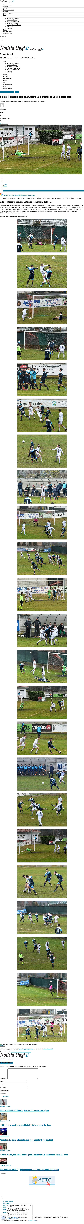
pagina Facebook (48, 1049)
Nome (2, 1081)
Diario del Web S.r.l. (32, 1220)
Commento (3, 1078)
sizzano (29, 1052)
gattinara (24, 1052)
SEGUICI (2, 1046)
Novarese (9, 28)
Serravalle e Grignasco (13, 23)
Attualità (5, 6)
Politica (5, 11)
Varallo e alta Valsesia (13, 21)
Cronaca (5, 8)
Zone (4, 16)
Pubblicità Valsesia (8, 1201)
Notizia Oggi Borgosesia (26, 1049)
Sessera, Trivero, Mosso (14, 25)
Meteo (5, 30)
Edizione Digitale (7, 88)
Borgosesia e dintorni (13, 18)
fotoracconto (18, 1052)
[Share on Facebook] (43, 177)
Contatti (5, 1205)
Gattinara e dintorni (12, 20)
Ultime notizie (7, 5)
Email (2, 1084)
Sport (4, 15)
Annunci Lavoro (7, 33)
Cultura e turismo (8, 13)
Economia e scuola (8, 10)
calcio (13, 1052)
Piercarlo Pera (4, 124)
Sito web (2, 1087)
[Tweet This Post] (43, 178)
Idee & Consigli (7, 31)
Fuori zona (10, 26)
